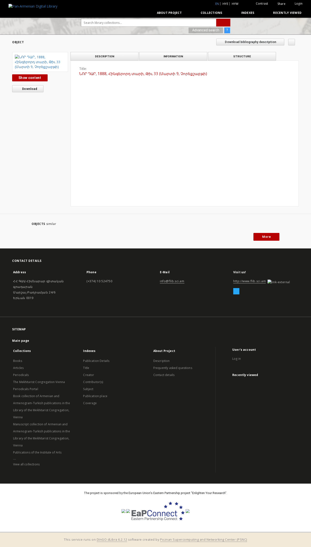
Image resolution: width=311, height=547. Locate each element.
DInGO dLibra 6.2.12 (112, 540)
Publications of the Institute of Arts (37, 452)
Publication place (95, 396)
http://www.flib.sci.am (249, 281)
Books (17, 361)
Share (281, 4)
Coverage (90, 403)
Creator (88, 375)
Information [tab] (173, 56)
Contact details (163, 375)
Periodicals (21, 375)
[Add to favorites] (291, 42)
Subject (88, 389)
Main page (20, 341)
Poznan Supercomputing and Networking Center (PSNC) (203, 540)
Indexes (247, 13)
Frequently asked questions (172, 368)
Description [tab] (104, 56)
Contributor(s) (93, 382)
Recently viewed (287, 13)
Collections (211, 13)
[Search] (223, 22)
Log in (236, 359)
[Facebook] (236, 291)
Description (161, 361)
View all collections (26, 464)
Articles (18, 368)
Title (86, 368)
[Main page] (142, 12)
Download (29, 89)
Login (298, 3)
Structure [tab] (242, 56)
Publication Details (96, 361)
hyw (235, 3)
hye (225, 3)
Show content (29, 78)
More (266, 237)
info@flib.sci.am (172, 281)
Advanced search (205, 30)
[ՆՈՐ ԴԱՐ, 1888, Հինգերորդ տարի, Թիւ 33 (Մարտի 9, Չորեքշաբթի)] (40, 62)
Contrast (262, 3)
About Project (169, 13)
